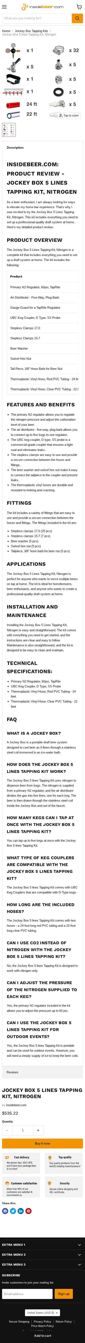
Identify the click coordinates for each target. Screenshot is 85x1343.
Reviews (12, 1072)
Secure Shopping (19, 1321)
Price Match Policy (42, 1326)
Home (6, 31)
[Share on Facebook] (5, 1211)
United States (40, 1312)
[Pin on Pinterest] (28, 1211)
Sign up (64, 1294)
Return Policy (64, 1321)
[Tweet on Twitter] (13, 1211)
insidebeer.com (16, 1105)
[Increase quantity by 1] (38, 1130)
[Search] (77, 18)
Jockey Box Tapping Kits (31, 31)
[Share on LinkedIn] (21, 1211)
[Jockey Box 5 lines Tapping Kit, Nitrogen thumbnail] (8, 129)
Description (15, 147)
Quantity (7, 1121)
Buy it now (42, 1143)
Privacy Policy (42, 1321)
